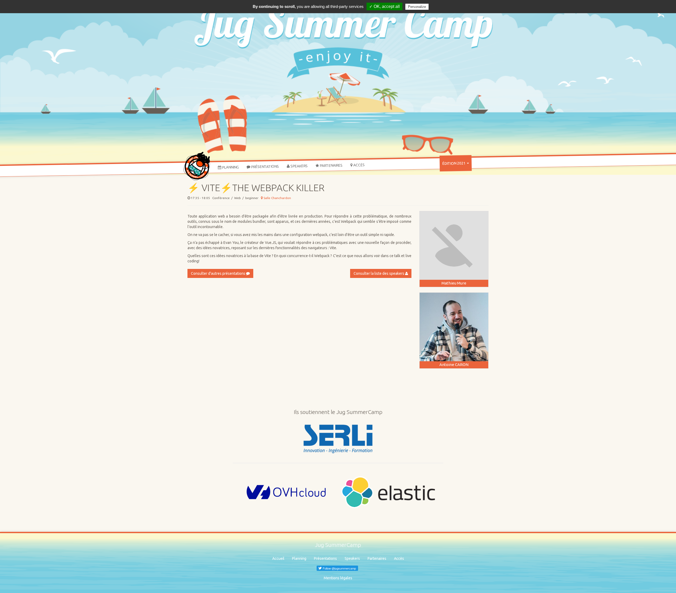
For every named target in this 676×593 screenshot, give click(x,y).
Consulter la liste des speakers (379, 273)
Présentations (264, 166)
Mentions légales (338, 578)
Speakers (299, 166)
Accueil (278, 558)
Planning (230, 167)
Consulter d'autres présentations (218, 273)
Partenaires (330, 165)
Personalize (417, 7)
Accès (359, 165)
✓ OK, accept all (384, 6)
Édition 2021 (454, 163)
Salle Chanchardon (277, 198)
